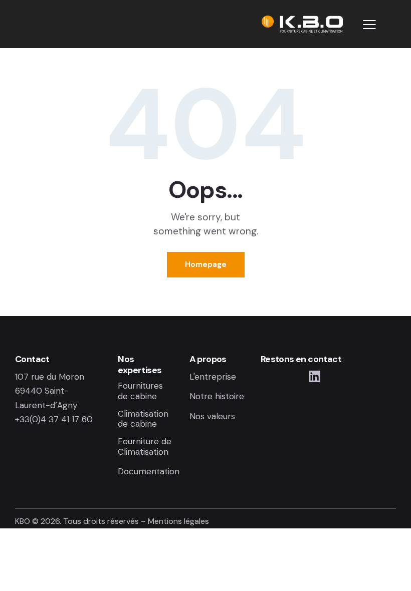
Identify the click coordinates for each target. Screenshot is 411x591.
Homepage (206, 264)
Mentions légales (178, 521)
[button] (369, 24)
